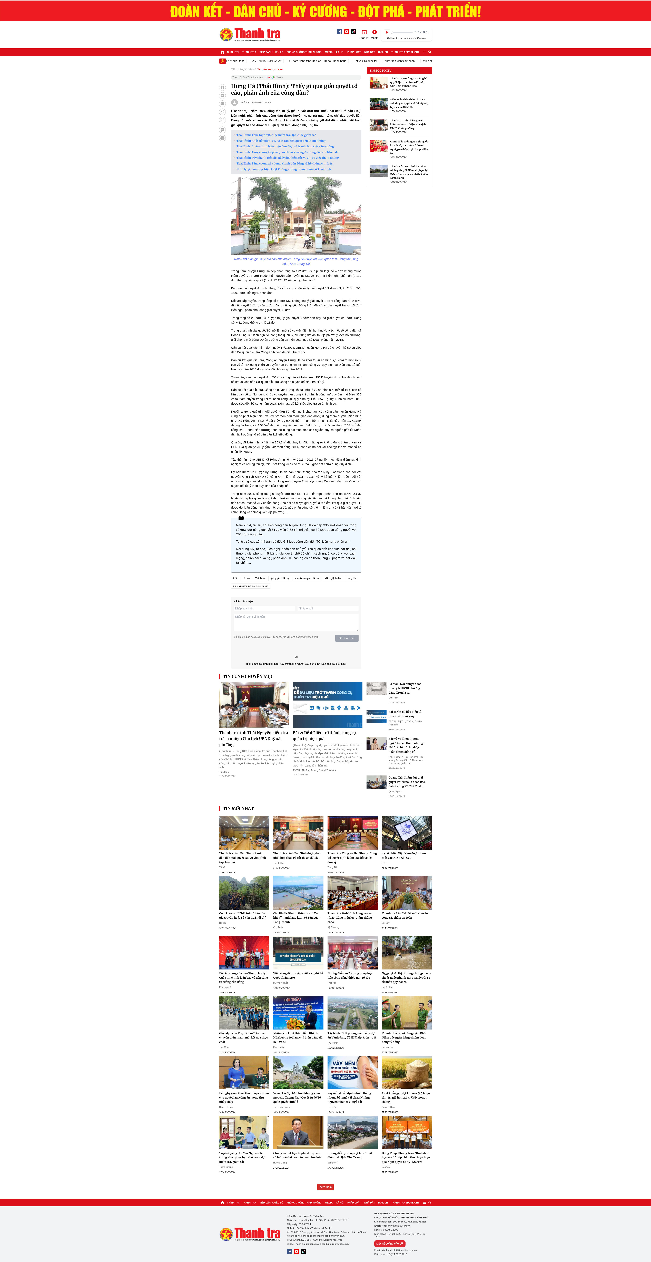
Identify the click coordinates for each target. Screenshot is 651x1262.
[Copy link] (222, 112)
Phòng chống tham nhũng (304, 52)
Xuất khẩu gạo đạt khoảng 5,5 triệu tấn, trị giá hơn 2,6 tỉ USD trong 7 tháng (406, 1097)
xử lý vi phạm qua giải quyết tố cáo (250, 586)
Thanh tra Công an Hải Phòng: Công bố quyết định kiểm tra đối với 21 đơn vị (352, 858)
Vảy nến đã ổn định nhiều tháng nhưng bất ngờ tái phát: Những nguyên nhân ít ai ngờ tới (349, 1097)
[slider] (402, 32)
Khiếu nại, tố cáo (270, 69)
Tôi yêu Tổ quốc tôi (333, 61)
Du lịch (383, 52)
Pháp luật (354, 52)
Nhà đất (369, 52)
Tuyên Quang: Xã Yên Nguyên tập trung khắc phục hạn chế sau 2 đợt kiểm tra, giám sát (242, 1157)
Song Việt (332, 1162)
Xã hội (340, 52)
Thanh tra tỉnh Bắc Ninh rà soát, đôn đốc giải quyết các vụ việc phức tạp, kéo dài (242, 858)
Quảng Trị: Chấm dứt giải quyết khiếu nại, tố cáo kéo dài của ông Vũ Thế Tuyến (407, 782)
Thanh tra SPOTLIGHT (405, 52)
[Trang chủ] (222, 52)
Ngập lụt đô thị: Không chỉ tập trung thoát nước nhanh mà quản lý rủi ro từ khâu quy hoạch (406, 978)
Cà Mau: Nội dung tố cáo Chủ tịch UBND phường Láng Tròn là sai (405, 688)
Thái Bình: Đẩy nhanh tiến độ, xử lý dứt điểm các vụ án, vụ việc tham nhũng (288, 157)
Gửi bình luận (347, 638)
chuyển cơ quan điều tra (307, 578)
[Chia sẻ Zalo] (222, 95)
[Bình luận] (222, 130)
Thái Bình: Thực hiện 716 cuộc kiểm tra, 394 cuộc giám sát (276, 135)
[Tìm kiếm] (430, 52)
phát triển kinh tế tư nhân (367, 61)
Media (329, 52)
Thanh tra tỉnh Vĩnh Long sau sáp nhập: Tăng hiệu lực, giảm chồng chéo (350, 918)
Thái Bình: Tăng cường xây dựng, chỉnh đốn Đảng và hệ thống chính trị (284, 163)
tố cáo (246, 578)
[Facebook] (339, 31)
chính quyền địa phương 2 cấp (408, 61)
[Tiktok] (353, 31)
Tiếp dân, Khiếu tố (271, 52)
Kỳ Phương (333, 927)
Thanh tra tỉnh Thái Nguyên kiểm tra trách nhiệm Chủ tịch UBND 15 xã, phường (408, 124)
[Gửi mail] (222, 103)
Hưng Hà (351, 578)
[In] (222, 138)
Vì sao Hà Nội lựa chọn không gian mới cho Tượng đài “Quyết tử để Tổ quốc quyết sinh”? (297, 1097)
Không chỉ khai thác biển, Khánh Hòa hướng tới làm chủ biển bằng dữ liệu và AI (297, 1038)
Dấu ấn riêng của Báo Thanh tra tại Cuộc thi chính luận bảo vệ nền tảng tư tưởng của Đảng (243, 978)
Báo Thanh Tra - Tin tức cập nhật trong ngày (249, 35)
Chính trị (233, 52)
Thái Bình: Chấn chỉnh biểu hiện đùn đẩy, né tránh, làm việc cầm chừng (285, 146)
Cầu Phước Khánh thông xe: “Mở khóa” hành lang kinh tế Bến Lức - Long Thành (297, 918)
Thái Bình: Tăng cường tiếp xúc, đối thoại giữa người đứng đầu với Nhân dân (288, 152)
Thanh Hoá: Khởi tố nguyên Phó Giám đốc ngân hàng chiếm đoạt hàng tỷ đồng (404, 1038)
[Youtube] (346, 31)
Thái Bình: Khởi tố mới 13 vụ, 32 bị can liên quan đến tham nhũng (281, 140)
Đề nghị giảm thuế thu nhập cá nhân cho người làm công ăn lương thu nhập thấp (244, 1097)
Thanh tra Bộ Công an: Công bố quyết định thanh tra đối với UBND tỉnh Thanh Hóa (408, 82)
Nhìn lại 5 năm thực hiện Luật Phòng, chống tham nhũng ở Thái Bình (283, 169)
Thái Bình (260, 578)
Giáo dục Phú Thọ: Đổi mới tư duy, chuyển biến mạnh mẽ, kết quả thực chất (243, 1038)
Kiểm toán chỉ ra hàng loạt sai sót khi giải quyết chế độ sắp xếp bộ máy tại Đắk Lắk (409, 103)
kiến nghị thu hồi (333, 578)
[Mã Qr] (222, 120)
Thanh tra (249, 52)
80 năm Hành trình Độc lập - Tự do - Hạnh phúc (285, 61)
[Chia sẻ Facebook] (222, 87)
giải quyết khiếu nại (280, 578)
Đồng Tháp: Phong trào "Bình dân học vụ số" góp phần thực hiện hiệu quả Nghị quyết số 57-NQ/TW (406, 1157)
